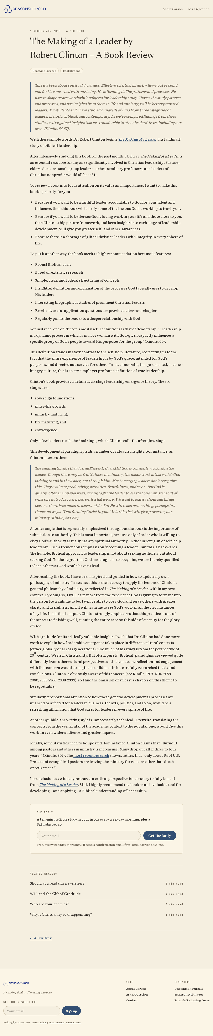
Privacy (44, 1022)
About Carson (173, 9)
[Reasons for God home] (24, 9)
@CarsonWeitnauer (189, 994)
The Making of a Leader (137, 139)
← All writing (41, 937)
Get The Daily (159, 835)
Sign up (71, 1011)
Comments (57, 1022)
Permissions (73, 1022)
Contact (132, 1000)
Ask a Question (199, 9)
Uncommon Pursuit (189, 988)
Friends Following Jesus (192, 1000)
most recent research (91, 755)
